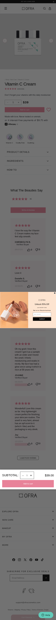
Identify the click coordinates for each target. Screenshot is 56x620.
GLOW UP (42, 319)
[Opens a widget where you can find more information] (45, 615)
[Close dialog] (54, 293)
